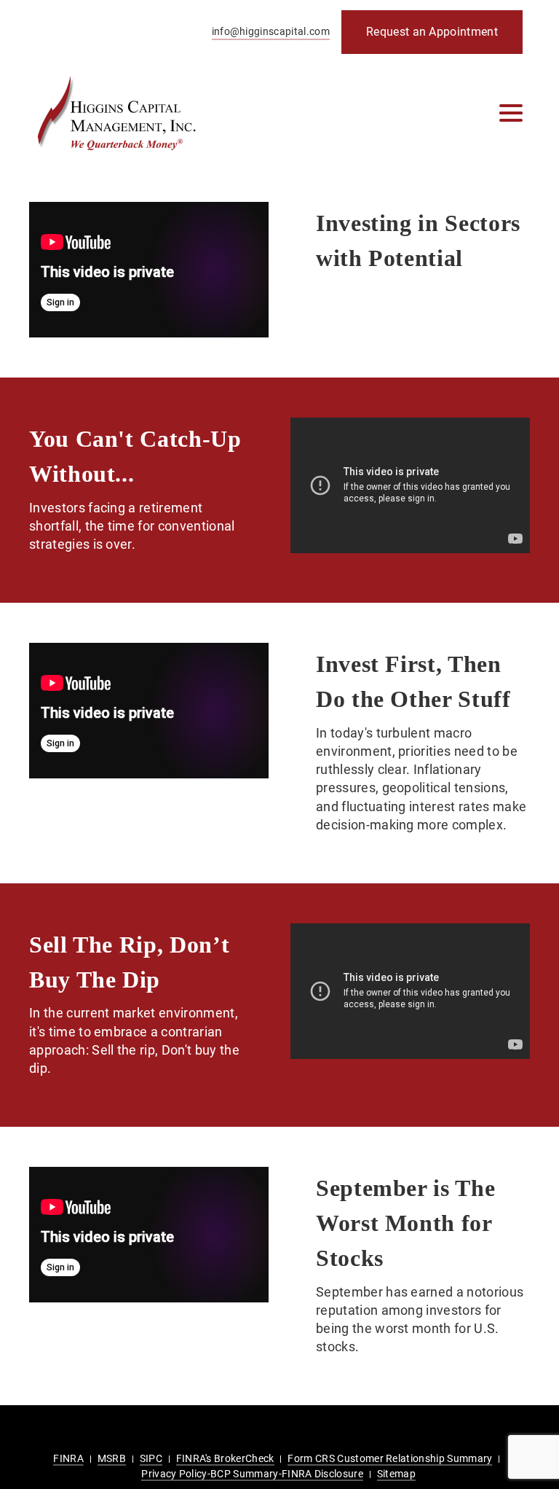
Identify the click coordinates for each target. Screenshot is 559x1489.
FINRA (68, 1458)
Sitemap (396, 1474)
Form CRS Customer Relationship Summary (390, 1458)
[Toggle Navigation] (511, 113)
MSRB (112, 1458)
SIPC (151, 1458)
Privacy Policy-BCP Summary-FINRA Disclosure (252, 1474)
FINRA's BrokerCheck (225, 1458)
